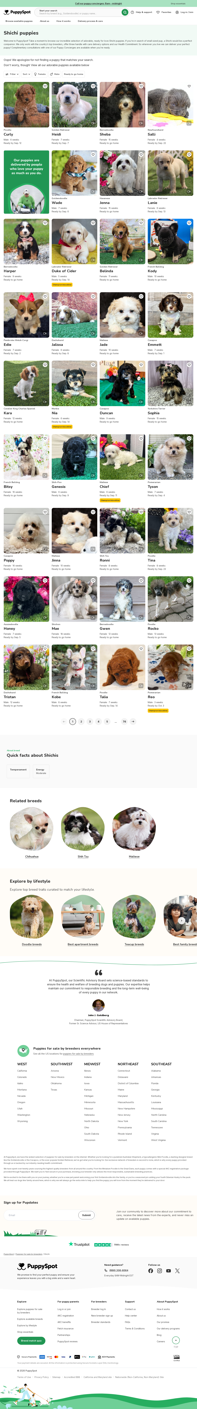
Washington (23, 1115)
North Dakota (91, 1121)
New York (123, 1121)
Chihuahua (31, 856)
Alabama (156, 1071)
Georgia (155, 1089)
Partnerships (64, 1335)
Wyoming (22, 1121)
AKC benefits (64, 1322)
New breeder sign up (102, 1315)
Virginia (155, 1134)
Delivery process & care (90, 21)
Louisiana (156, 1102)
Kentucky (156, 1096)
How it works (63, 21)
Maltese (134, 856)
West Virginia (158, 1140)
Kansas (88, 1089)
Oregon (21, 1102)
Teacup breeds (134, 944)
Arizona (55, 1071)
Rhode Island (125, 1134)
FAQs (127, 1322)
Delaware (123, 1077)
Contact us (130, 1309)
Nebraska (89, 1115)
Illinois (87, 1071)
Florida (154, 1083)
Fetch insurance (66, 1328)
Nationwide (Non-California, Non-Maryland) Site (139, 1377)
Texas (54, 1089)
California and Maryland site (98, 1377)
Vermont (122, 1140)
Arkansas (156, 1077)
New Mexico (57, 1077)
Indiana (88, 1077)
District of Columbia (128, 1083)
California (22, 1071)
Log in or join (64, 1309)
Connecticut (124, 1071)
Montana (22, 1089)
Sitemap (56, 1377)
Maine (121, 1089)
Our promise (163, 1322)
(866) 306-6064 (118, 1270)
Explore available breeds (30, 1319)
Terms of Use (24, 1377)
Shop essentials (25, 1332)
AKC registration (66, 1315)
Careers (161, 1341)
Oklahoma (56, 1083)
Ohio (86, 1127)
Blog (159, 1335)
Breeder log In (98, 1309)
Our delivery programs (168, 1328)
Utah (19, 1108)
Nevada (21, 1096)
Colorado (22, 1077)
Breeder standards (100, 1322)
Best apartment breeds (83, 944)
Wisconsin (89, 1140)
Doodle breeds (32, 944)
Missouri (88, 1108)
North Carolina (158, 1115)
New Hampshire (126, 1108)
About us (44, 21)
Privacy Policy (41, 1377)
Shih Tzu (83, 856)
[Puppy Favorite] (45, 86)
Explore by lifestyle (27, 1325)
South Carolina (159, 1121)
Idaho (20, 1083)
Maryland (123, 1096)
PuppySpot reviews (68, 1341)
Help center (131, 1315)
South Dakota (91, 1134)
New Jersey (124, 1115)
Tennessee (157, 1127)
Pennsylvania (125, 1127)
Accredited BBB (72, 1377)
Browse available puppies (19, 21)
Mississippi (157, 1108)
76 (124, 721)
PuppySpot (9, 1254)
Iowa (86, 1083)
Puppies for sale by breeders (29, 1254)
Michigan (88, 1096)
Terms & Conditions (135, 1328)
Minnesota (89, 1102)
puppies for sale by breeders (78, 1053)
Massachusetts (126, 1102)
